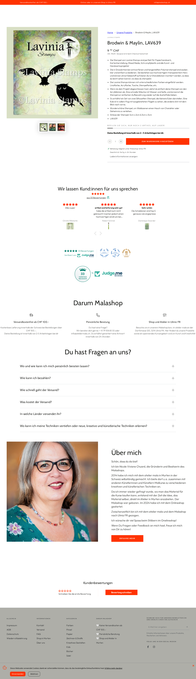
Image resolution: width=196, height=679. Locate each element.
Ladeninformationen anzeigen (124, 156)
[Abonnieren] (187, 627)
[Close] (193, 665)
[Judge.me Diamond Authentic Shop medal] (104, 253)
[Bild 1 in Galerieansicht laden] (44, 127)
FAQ (39, 634)
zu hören (125, 529)
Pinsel (69, 629)
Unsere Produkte (124, 32)
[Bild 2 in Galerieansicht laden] (52, 127)
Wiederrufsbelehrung (17, 638)
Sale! (68, 655)
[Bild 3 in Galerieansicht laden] (61, 127)
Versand (120, 54)
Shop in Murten (44, 638)
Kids (68, 647)
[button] (96, 233)
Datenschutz (13, 634)
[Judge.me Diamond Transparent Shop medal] (115, 253)
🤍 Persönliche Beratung (108, 634)
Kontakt (40, 625)
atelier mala (151, 475)
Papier (69, 634)
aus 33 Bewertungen (96, 197)
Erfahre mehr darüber (113, 668)
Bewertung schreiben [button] (121, 592)
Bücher (69, 651)
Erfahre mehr (127, 538)
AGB (9, 629)
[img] (98, 194)
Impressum (12, 625)
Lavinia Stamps (113, 37)
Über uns (41, 642)
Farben (69, 625)
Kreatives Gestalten (75, 642)
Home (110, 32)
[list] (98, 325)
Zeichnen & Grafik (74, 638)
